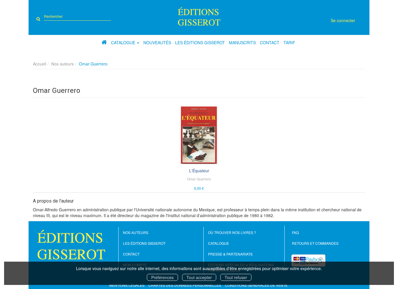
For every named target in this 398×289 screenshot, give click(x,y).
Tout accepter (199, 277)
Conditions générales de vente (256, 285)
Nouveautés (157, 42)
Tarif (289, 42)
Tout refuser (236, 277)
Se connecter (343, 20)
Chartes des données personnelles (184, 285)
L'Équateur (199, 170)
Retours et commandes (315, 243)
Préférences (162, 277)
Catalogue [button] (123, 42)
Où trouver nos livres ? (232, 232)
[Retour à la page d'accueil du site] (199, 16)
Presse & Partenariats (230, 253)
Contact (269, 42)
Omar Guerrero (199, 178)
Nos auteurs (62, 64)
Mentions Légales (127, 285)
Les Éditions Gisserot (200, 42)
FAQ (295, 232)
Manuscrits (242, 42)
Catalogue (218, 243)
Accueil (39, 64)
